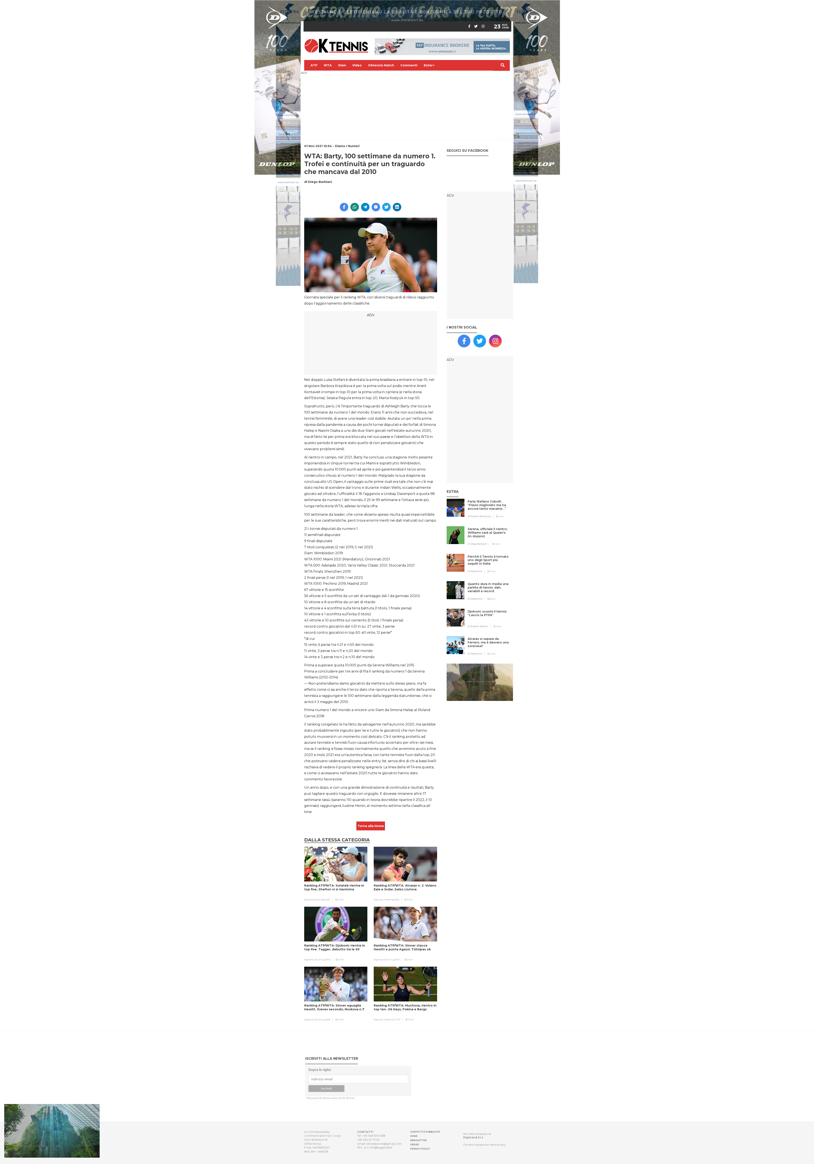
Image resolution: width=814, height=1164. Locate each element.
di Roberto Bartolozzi (479, 516)
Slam (342, 65)
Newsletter (418, 1140)
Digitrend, (309, 899)
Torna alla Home (371, 826)
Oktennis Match (381, 65)
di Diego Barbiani (477, 543)
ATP (314, 65)
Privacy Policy (420, 1148)
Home (413, 1136)
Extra (428, 65)
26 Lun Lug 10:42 (323, 959)
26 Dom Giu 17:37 (392, 1019)
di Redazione (475, 571)
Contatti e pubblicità (425, 1132)
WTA (328, 65)
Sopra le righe (319, 1070)
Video (357, 65)
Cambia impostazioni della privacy (484, 1144)
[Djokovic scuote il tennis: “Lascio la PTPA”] (488, 620)
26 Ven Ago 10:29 (322, 899)
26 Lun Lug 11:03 (391, 959)
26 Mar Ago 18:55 (391, 899)
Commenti (408, 65)
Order (414, 1144)
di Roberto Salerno (478, 626)
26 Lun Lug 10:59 (322, 1019)
